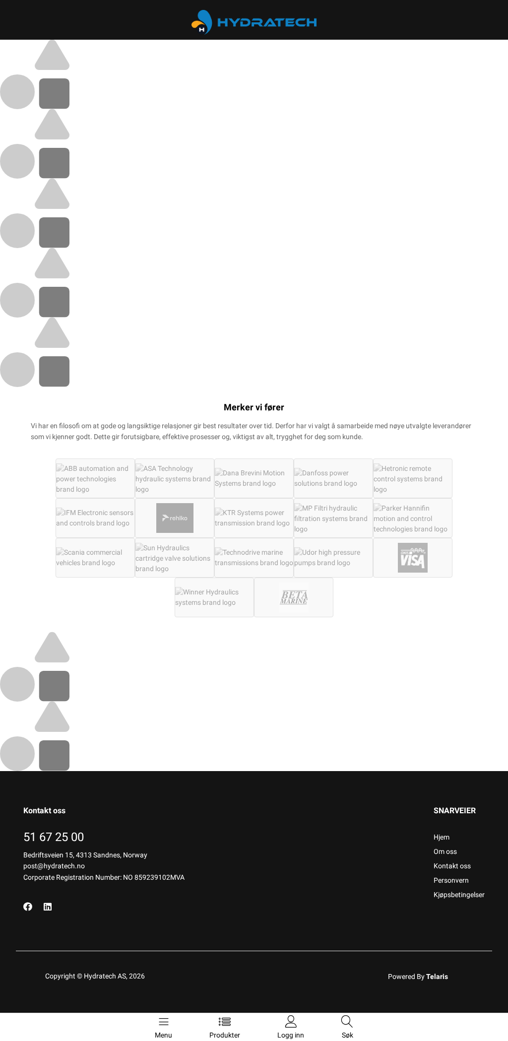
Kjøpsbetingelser (459, 895)
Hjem (441, 837)
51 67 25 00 (53, 837)
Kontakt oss (452, 866)
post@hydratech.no (54, 866)
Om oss (445, 851)
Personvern (451, 880)
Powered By (418, 976)
